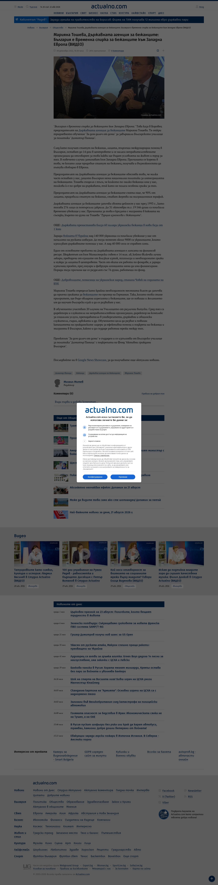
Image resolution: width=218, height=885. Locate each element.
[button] (109, 441)
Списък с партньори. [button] (102, 455)
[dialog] (109, 442)
